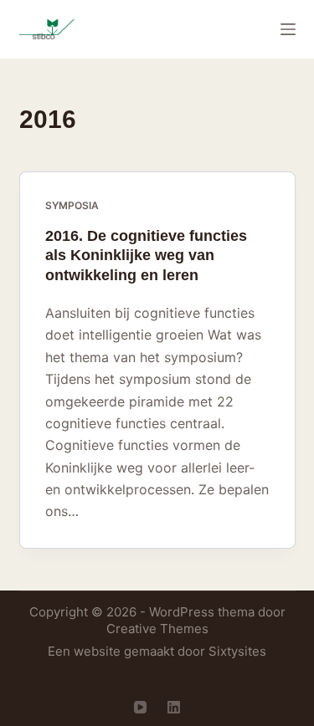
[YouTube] (140, 707)
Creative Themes (157, 629)
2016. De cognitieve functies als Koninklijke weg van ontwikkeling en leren (146, 256)
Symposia (72, 205)
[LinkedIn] (173, 707)
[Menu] (288, 29)
